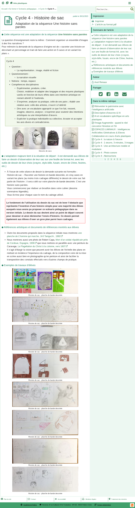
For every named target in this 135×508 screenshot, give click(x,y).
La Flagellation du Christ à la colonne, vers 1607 (41, 246)
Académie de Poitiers (30, 505)
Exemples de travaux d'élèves (108, 71)
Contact (32, 499)
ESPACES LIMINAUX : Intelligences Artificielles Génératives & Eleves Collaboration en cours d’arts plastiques (111, 132)
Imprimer (99, 21)
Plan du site (6, 499)
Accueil (4, 9)
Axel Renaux (100, 82)
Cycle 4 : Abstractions (105, 156)
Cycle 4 (43, 9)
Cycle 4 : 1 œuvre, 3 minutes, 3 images (113, 142)
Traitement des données (118, 499)
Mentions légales (89, 499)
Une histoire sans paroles (72, 34)
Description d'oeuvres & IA (107, 113)
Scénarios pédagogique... (28, 9)
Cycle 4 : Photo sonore (105, 152)
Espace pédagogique (104, 505)
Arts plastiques (18, 3)
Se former (13, 9)
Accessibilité (60, 499)
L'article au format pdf (105, 24)
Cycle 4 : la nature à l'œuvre (108, 139)
